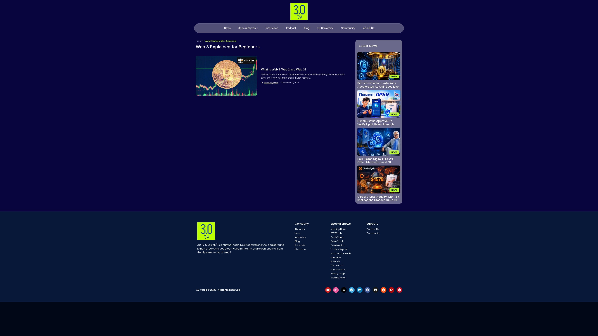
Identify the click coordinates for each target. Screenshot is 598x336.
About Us (300, 229)
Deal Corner (337, 237)
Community (373, 233)
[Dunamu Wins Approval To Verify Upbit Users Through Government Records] (379, 104)
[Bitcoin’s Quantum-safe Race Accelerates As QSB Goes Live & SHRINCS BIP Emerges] (379, 66)
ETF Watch (336, 233)
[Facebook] (367, 290)
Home (198, 41)
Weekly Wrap (338, 273)
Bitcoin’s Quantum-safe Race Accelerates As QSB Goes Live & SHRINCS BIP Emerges (378, 86)
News (298, 233)
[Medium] (375, 290)
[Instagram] (336, 290)
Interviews (300, 237)
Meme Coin (337, 265)
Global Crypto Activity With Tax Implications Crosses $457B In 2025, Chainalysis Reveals (378, 200)
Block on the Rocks (341, 253)
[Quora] (391, 290)
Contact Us (372, 229)
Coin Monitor (338, 245)
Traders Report (339, 249)
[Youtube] (328, 290)
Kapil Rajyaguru (271, 83)
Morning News (338, 229)
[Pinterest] (399, 290)
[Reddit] (383, 290)
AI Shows (335, 261)
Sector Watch (338, 269)
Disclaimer (300, 249)
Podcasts (300, 245)
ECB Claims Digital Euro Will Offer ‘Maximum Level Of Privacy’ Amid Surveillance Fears (375, 164)
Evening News (338, 277)
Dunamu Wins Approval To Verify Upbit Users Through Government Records (375, 124)
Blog (297, 241)
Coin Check (337, 241)
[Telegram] (352, 290)
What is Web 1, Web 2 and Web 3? (283, 69)
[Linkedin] (360, 290)
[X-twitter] (344, 290)
